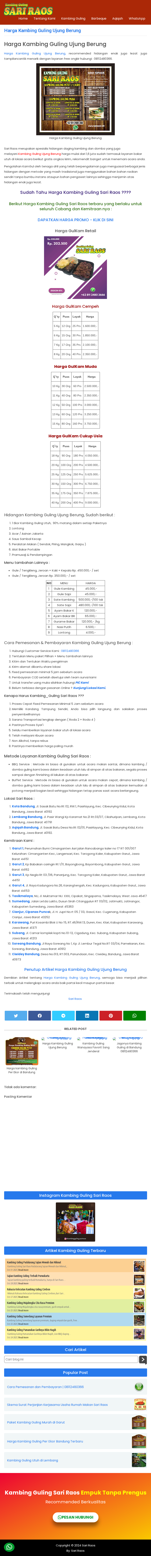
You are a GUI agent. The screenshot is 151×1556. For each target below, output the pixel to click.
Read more (23, 1270)
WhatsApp (137, 18)
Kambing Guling (73, 18)
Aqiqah (117, 18)
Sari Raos (75, 999)
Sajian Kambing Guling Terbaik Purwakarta (28, 1275)
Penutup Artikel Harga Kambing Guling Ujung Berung (75, 969)
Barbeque (98, 18)
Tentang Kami (44, 18)
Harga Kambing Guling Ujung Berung (42, 30)
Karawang (20, 922)
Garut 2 (18, 864)
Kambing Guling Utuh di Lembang (32, 1460)
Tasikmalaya (22, 896)
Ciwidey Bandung (26, 954)
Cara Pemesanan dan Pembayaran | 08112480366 (45, 1387)
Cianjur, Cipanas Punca (30, 912)
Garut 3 (18, 875)
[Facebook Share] (40, 1015)
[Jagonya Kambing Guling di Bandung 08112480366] (129, 1038)
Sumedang (21, 901)
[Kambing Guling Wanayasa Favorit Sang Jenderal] (93, 1038)
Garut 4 (18, 885)
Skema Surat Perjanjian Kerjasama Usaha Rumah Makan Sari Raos (57, 1405)
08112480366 (70, 651)
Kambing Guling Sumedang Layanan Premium (29, 1316)
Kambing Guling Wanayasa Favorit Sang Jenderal (93, 1047)
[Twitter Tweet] (16, 1015)
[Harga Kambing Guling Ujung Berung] (57, 1038)
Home (23, 18)
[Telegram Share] (63, 1015)
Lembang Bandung (27, 817)
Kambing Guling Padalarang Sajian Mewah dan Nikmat (34, 1262)
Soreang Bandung (26, 943)
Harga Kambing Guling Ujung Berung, (35, 53)
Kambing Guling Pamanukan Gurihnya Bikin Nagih (31, 1329)
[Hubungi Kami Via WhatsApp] (9, 1547)
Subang (18, 933)
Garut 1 (17, 848)
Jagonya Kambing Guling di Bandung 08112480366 (129, 1047)
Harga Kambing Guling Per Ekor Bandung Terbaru (45, 1441)
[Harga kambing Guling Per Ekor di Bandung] (22, 1051)
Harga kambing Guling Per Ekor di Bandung (22, 1070)
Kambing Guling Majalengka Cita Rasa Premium (30, 1302)
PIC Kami (81, 683)
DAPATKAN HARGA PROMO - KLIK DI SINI (75, 220)
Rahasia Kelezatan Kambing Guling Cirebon (28, 1289)
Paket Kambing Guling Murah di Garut (36, 1422)
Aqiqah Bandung (25, 827)
